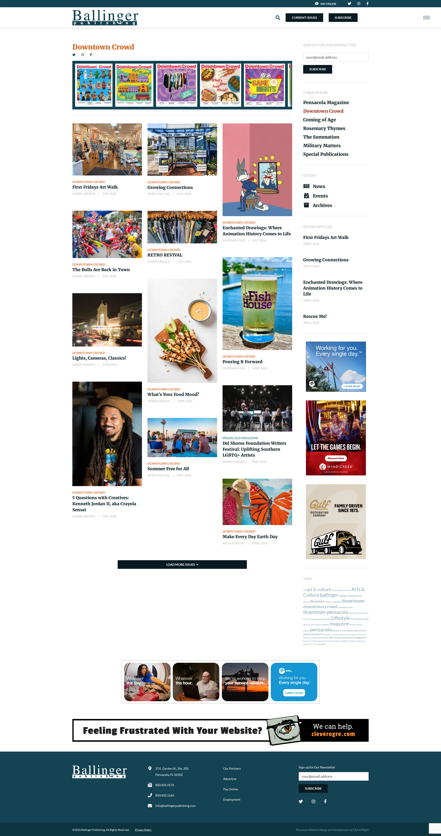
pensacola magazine (354, 637)
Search (278, 17)
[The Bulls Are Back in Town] (107, 234)
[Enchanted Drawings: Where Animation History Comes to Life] (257, 169)
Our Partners (232, 768)
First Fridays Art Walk (95, 187)
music (352, 624)
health (328, 619)
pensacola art (339, 630)
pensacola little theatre (329, 637)
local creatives (322, 624)
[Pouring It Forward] (257, 303)
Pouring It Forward (242, 361)
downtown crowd (320, 606)
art (304, 590)
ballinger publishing (348, 596)
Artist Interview (344, 590)
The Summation (321, 137)
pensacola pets (324, 641)
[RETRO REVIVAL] (182, 227)
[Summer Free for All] (182, 437)
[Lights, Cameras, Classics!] (107, 320)
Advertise (229, 779)
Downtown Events (345, 607)
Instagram (313, 801)
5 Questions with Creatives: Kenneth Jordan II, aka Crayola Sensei (104, 503)
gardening (321, 619)
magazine (339, 623)
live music (356, 618)
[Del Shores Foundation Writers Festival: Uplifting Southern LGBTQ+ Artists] (257, 408)
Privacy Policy (143, 829)
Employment (231, 799)
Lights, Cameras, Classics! (99, 358)
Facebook (325, 801)
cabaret (328, 602)
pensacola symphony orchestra (344, 641)
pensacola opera (310, 641)
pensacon (361, 641)
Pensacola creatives (348, 634)
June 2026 (109, 364)
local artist (311, 624)
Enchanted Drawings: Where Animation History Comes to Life (332, 288)
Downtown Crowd (88, 182)
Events (320, 196)
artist (334, 590)
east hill (351, 613)
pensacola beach (312, 634)
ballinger (329, 595)
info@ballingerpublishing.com (175, 806)
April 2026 (260, 543)
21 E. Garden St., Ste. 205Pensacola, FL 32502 (171, 772)
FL (304, 619)
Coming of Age (319, 120)
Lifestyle (340, 618)
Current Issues (304, 17)
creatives (336, 601)
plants (305, 644)
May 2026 (109, 516)
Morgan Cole (158, 194)
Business (317, 601)
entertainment (362, 613)
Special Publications (325, 154)
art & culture (319, 589)
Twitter (301, 801)
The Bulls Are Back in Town (101, 269)
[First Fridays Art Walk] (107, 149)
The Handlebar (319, 644)
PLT (310, 644)
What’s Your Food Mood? (173, 394)
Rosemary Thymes (324, 128)
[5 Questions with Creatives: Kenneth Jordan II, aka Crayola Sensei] (107, 434)
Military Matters (322, 145)
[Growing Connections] (182, 149)
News (319, 186)
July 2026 (109, 193)
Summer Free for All (168, 468)
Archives (322, 205)
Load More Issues (180, 564)
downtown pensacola (325, 612)
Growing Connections (170, 187)
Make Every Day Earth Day (250, 536)
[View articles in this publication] (93, 85)
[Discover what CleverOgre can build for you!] (220, 730)
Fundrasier (311, 619)
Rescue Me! (315, 316)
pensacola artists (357, 630)
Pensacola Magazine (240, 438)
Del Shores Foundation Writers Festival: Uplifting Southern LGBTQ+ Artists (254, 449)
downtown (353, 601)
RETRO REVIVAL (164, 255)
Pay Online (328, 3)
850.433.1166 (164, 795)
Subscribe (343, 17)
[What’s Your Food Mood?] (182, 331)
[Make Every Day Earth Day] (257, 502)
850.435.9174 (164, 785)
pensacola (321, 629)
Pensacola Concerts (330, 634)
